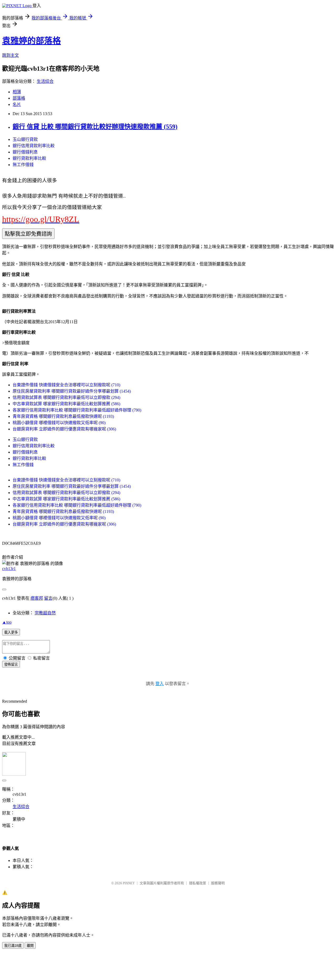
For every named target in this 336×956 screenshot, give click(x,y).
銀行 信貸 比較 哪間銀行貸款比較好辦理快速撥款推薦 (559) (95, 126)
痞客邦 (36, 598)
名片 (17, 104)
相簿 (17, 92)
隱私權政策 (197, 883)
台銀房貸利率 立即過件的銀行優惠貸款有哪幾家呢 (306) (64, 429)
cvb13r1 (9, 568)
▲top (7, 622)
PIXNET (129, 883)
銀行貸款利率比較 (29, 158)
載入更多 (11, 632)
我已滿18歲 (13, 946)
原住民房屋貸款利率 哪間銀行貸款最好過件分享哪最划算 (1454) (72, 391)
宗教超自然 (45, 613)
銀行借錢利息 (25, 152)
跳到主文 (10, 55)
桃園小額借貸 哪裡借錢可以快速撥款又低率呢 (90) (59, 422)
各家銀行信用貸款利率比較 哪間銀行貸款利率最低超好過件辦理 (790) (77, 410)
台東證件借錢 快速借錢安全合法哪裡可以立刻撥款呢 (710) (66, 385)
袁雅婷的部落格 (31, 40)
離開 (30, 946)
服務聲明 (218, 883)
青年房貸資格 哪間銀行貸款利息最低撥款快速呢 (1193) (63, 416)
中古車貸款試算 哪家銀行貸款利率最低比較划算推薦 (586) (66, 404)
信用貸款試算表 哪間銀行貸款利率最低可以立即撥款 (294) (66, 397)
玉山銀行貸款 (25, 139)
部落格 (19, 98)
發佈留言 (11, 664)
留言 (48, 598)
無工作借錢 (23, 164)
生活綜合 (45, 81)
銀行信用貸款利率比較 (34, 145)
